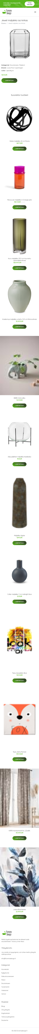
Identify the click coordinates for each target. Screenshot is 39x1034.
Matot (3, 980)
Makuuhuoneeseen (7, 976)
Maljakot (22, 65)
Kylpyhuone (5, 973)
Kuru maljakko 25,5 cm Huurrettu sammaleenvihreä (19, 259)
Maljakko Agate (19, 535)
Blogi (3, 1006)
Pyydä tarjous (29, 3)
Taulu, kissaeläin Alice (19, 673)
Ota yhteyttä (5, 1010)
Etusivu (3, 23)
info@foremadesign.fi (8, 958)
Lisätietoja (9, 80)
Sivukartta (4, 1020)
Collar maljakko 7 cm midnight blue (19, 594)
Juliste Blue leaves (19, 909)
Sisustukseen (14, 65)
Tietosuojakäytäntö (7, 1017)
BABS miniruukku (19, 398)
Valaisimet (4, 990)
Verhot (3, 994)
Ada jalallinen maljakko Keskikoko (19, 457)
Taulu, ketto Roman (19, 752)
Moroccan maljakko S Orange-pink (19, 200)
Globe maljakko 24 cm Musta (20, 141)
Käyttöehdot (5, 1013)
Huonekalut (5, 969)
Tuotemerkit (5, 987)
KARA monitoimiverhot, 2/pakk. (19, 831)
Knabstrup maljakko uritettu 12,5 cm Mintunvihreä (19, 319)
